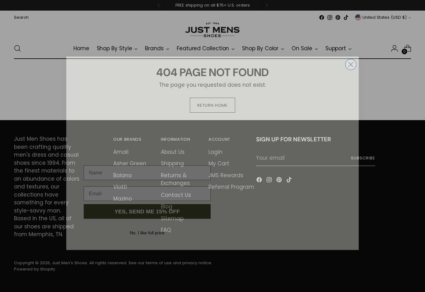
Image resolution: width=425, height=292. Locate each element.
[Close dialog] (350, 57)
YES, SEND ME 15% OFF (147, 204)
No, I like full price (147, 225)
